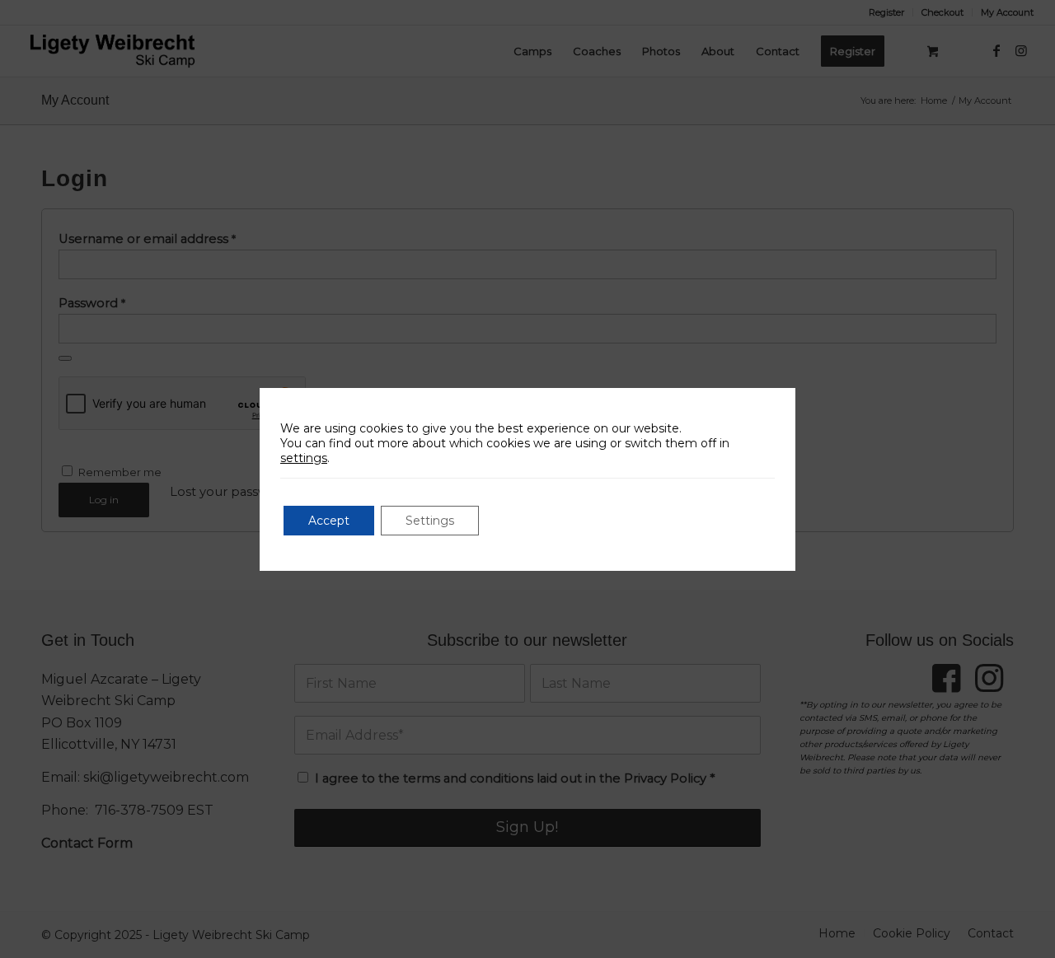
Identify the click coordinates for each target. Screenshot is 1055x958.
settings (303, 458)
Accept (328, 520)
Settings (430, 520)
